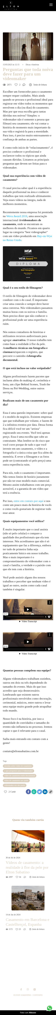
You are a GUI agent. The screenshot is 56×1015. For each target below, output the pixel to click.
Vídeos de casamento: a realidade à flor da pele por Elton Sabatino (27, 867)
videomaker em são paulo (14, 785)
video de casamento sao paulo (16, 780)
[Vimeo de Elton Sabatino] (35, 989)
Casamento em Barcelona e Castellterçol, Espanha (27, 922)
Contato (38, 995)
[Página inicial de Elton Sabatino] (11, 5)
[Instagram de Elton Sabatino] (28, 989)
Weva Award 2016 (16, 216)
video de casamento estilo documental (19, 776)
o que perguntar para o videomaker (18, 771)
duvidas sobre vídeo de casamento (18, 766)
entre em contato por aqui (29, 500)
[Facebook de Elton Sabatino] (21, 989)
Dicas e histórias (32, 65)
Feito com (28, 1013)
